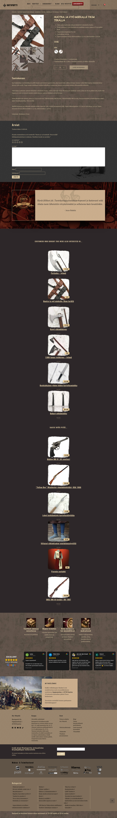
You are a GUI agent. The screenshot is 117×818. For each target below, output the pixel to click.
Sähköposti (15, 173)
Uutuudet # (68, 808)
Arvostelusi (16, 140)
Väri (55, 48)
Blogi (57, 4)
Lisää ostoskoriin (79, 67)
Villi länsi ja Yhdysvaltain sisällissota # (50, 805)
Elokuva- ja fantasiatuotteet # (48, 791)
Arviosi (14, 146)
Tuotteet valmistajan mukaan (26, 12)
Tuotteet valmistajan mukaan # (48, 808)
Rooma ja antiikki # (44, 798)
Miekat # (41, 787)
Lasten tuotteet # (70, 794)
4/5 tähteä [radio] (20, 142)
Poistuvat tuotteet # (19, 787)
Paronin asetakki (58, 571)
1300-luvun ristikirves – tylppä (58, 357)
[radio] (56, 52)
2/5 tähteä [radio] (15, 142)
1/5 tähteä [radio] (13, 142)
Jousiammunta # (70, 789)
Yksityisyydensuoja (64, 727)
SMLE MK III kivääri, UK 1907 (58, 599)
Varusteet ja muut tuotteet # (73, 796)
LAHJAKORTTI (78, 4)
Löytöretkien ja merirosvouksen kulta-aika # (76, 802)
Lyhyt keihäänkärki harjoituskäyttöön (59, 515)
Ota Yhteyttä (66, 4)
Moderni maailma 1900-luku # (74, 805)
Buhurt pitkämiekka (58, 413)
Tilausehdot (76, 731)
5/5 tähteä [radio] (22, 142)
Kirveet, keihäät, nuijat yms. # (22, 789)
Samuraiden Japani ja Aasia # (48, 801)
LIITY (62, 754)
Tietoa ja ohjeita (64, 719)
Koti (28, 4)
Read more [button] (52, 668)
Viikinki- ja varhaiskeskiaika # (74, 798)
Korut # (41, 796)
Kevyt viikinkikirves (58, 329)
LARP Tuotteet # (70, 791)
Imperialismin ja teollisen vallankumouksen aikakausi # (21, 806)
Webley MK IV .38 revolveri (58, 459)
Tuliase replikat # (44, 789)
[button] (41, 17)
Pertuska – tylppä (58, 273)
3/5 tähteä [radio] (17, 142)
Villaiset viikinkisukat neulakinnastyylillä (58, 543)
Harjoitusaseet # (18, 791)
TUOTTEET (35, 4)
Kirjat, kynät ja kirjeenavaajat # (48, 794)
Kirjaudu (94, 5)
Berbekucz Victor (40, 12)
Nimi (14, 169)
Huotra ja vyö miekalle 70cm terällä (58, 301)
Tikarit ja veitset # (70, 787)
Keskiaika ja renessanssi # (20, 801)
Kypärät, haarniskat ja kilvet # (22, 794)
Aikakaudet (47, 4)
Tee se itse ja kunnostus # (20, 798)
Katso (58, 277)
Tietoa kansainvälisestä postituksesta (78, 723)
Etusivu (14, 12)
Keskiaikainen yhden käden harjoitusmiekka (58, 385)
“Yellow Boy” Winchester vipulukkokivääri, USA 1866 (58, 487)
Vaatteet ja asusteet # (19, 796)
